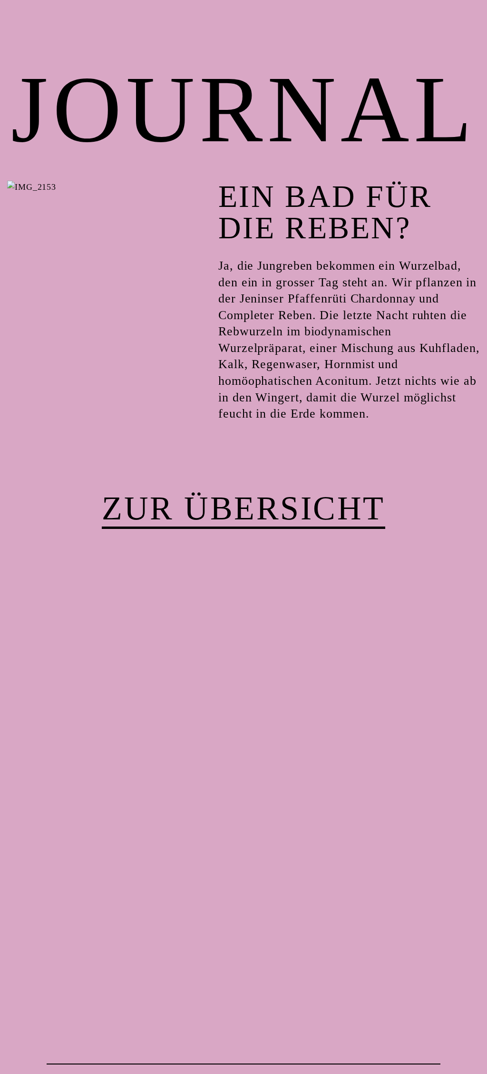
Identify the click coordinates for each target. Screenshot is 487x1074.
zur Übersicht (243, 508)
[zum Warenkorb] (467, 19)
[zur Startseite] (24, 1049)
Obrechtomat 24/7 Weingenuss (467, 1054)
